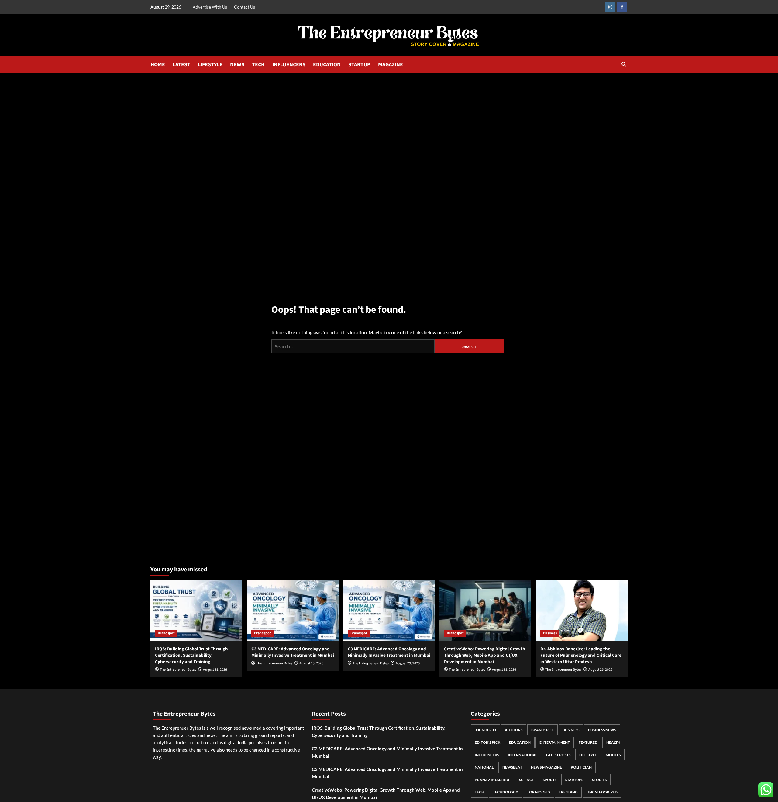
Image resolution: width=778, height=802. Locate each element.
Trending (568, 792)
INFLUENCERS (288, 64)
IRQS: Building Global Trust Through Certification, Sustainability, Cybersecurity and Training (191, 655)
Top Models (538, 792)
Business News (602, 730)
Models (613, 754)
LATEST (181, 64)
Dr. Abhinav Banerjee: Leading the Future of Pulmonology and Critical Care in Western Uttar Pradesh (580, 655)
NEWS (237, 64)
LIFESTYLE (210, 64)
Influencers (487, 754)
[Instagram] (610, 7)
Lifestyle (588, 754)
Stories (599, 779)
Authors (513, 730)
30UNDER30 (485, 730)
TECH (258, 64)
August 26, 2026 (600, 669)
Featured (588, 742)
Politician (581, 767)
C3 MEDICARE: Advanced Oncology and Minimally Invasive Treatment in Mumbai (292, 652)
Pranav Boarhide (492, 779)
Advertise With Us (210, 6)
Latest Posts (558, 754)
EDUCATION (327, 64)
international (522, 754)
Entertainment (554, 742)
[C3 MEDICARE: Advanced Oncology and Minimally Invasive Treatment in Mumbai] (293, 610)
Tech (479, 792)
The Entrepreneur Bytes (178, 669)
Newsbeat (512, 767)
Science (526, 779)
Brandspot (166, 633)
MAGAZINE (390, 64)
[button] (624, 64)
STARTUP (359, 64)
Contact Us (244, 6)
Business (550, 633)
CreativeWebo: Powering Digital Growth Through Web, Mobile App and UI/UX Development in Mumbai (484, 655)
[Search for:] (352, 346)
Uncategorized (602, 792)
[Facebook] (622, 7)
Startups (574, 779)
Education (520, 742)
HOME (157, 64)
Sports (549, 779)
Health (613, 742)
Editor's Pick (487, 742)
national (484, 767)
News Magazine (546, 767)
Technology (505, 792)
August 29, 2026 (215, 669)
